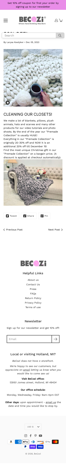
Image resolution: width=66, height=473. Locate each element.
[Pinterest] (35, 435)
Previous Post (14, 229)
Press (33, 289)
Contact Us (33, 284)
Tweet (13, 216)
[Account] (56, 20)
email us (51, 402)
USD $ (30, 427)
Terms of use (33, 307)
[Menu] (6, 20)
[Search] (60, 35)
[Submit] (55, 339)
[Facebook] (30, 435)
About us (33, 279)
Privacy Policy (33, 302)
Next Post (54, 229)
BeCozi (37, 453)
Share (30, 216)
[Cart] (60, 20)
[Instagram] (25, 435)
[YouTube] (40, 435)
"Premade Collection (37, 139)
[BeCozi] (32, 20)
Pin (46, 216)
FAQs (33, 293)
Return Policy (33, 298)
